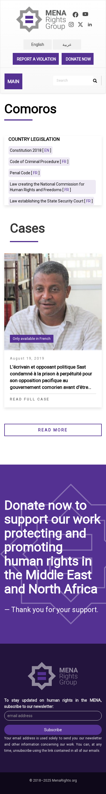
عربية (67, 44)
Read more (53, 430)
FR (64, 161)
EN (46, 150)
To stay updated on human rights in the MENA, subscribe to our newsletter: (53, 703)
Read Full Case (29, 399)
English (37, 44)
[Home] (41, 19)
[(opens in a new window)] (75, 15)
